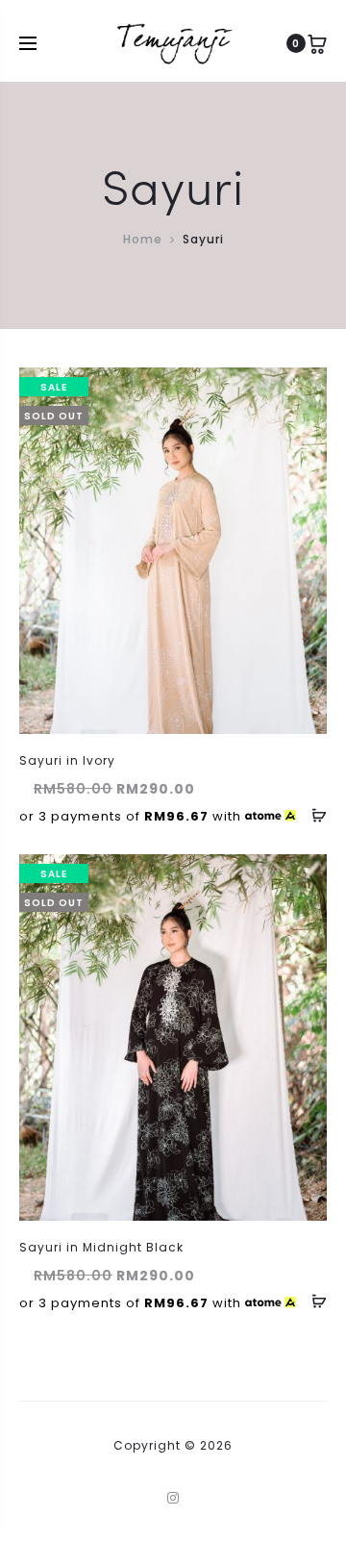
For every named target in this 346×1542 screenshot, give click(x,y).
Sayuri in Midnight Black (101, 1247)
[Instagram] (173, 1497)
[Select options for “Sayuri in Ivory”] (312, 814)
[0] (317, 43)
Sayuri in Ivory (67, 760)
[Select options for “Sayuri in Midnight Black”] (312, 1301)
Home (142, 239)
